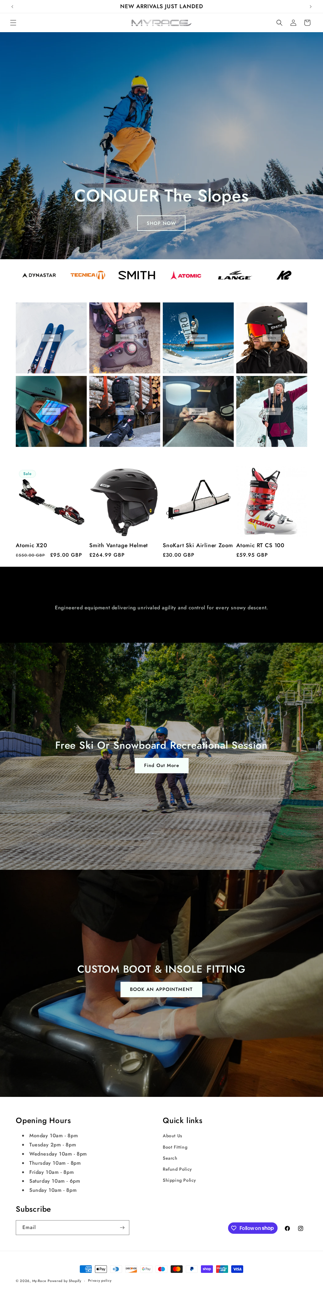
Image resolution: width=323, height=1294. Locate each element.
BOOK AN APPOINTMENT (161, 989)
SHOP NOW (161, 223)
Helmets (250, 312)
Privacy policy (100, 1280)
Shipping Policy (179, 1180)
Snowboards (185, 312)
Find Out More (161, 765)
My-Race (39, 1280)
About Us (172, 1136)
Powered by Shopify (64, 1280)
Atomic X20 (31, 545)
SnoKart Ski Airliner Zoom (198, 545)
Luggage (104, 386)
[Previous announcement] (12, 7)
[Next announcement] (311, 7)
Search (170, 1158)
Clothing (251, 386)
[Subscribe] (122, 1227)
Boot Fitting (175, 1147)
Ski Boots (106, 312)
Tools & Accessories (184, 390)
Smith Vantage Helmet (118, 545)
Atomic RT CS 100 (260, 545)
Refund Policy (177, 1169)
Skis (23, 312)
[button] (13, 23)
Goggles (31, 386)
